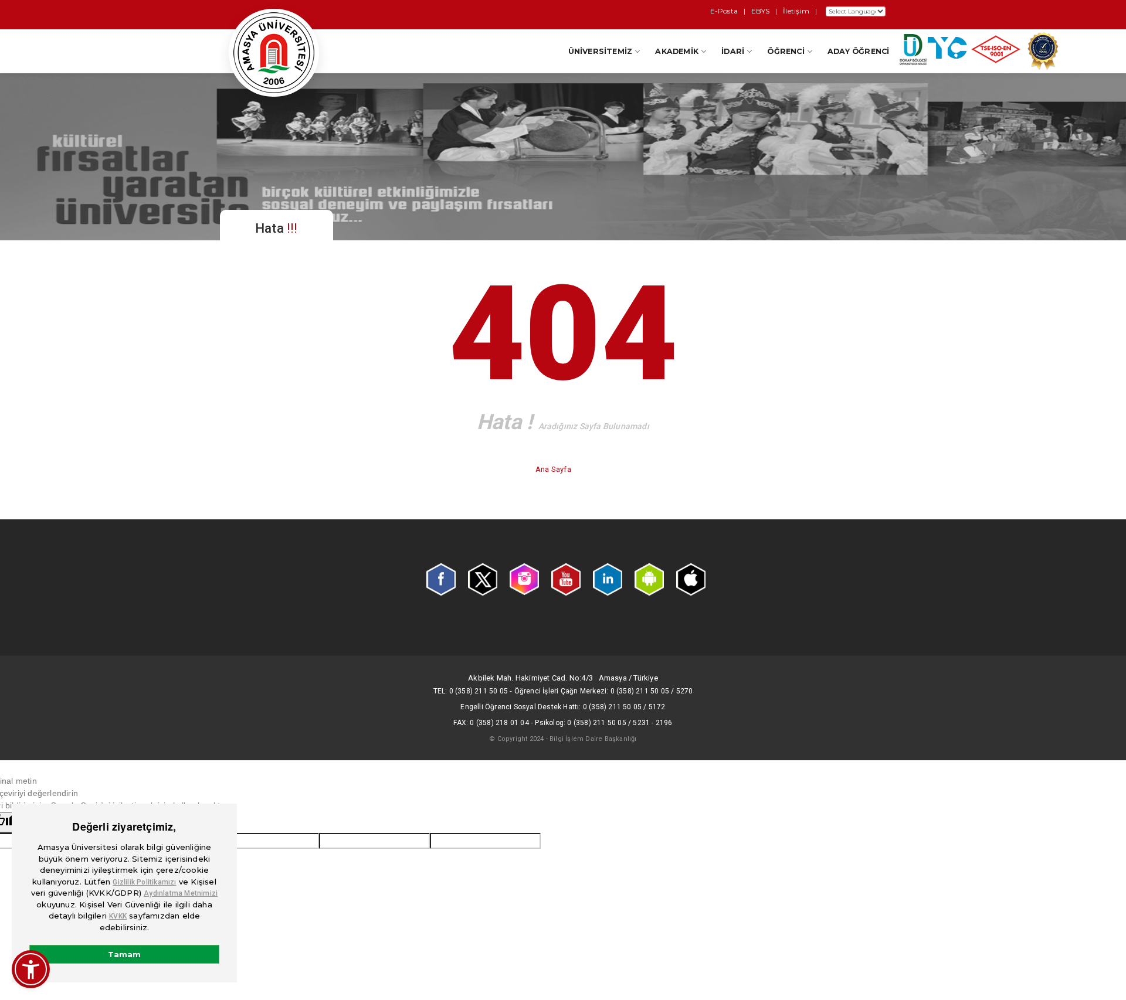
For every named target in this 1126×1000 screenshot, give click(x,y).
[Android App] (649, 578)
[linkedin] (607, 578)
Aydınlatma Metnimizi (181, 893)
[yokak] (1043, 54)
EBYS (760, 10)
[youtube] (566, 578)
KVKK (118, 916)
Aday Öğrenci (858, 51)
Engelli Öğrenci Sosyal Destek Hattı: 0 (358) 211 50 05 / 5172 (562, 707)
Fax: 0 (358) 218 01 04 (490, 723)
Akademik (676, 51)
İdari (732, 51)
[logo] (274, 53)
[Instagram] (524, 578)
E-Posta (724, 10)
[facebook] (441, 578)
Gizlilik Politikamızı (144, 882)
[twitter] (482, 578)
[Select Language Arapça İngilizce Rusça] (854, 11)
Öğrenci (785, 51)
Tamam (124, 954)
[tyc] (947, 50)
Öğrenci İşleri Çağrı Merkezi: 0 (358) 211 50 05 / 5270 (603, 691)
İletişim (796, 10)
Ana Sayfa (554, 469)
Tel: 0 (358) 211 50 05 (470, 691)
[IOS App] (691, 578)
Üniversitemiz (600, 51)
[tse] (995, 52)
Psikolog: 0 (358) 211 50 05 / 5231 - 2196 (603, 723)
